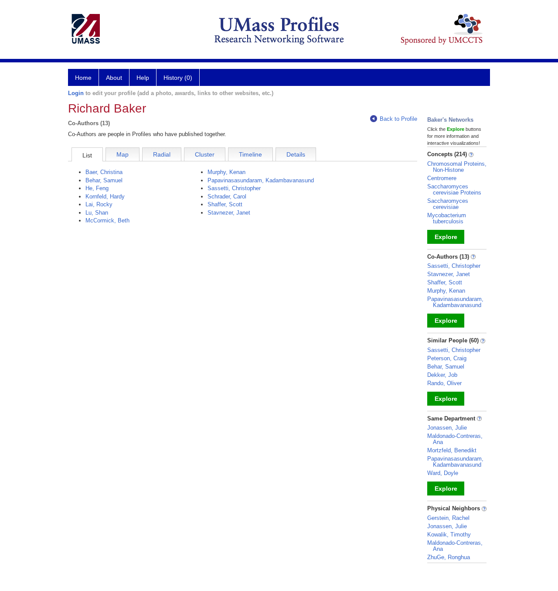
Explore (446, 236)
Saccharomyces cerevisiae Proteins (454, 189)
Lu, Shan (96, 212)
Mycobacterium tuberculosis (446, 218)
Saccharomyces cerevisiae (447, 204)
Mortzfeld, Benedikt (451, 450)
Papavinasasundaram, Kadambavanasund (261, 180)
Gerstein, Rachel (448, 518)
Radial (161, 154)
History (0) (177, 77)
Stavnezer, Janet (229, 212)
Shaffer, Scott (225, 204)
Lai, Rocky (98, 204)
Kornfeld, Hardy (105, 196)
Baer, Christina (103, 172)
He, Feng (97, 188)
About (114, 77)
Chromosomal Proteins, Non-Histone (457, 167)
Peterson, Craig (446, 358)
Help (142, 77)
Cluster (204, 154)
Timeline (250, 154)
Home (83, 77)
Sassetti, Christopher (234, 188)
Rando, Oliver (444, 383)
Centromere (441, 178)
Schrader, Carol (227, 196)
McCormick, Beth (107, 220)
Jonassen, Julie (447, 427)
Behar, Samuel (103, 180)
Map (122, 154)
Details (295, 154)
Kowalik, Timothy (449, 534)
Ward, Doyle (442, 473)
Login (76, 93)
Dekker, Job (442, 375)
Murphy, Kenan (226, 172)
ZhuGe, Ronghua (448, 557)
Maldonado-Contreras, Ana (455, 439)
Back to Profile (398, 119)
